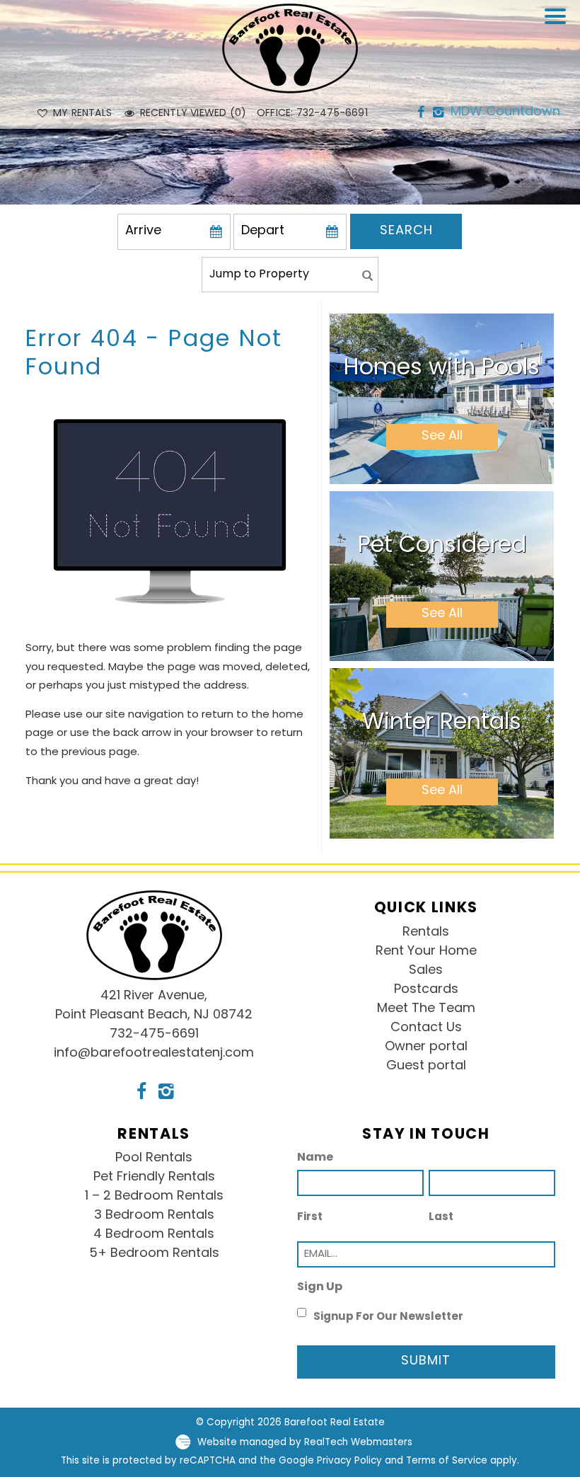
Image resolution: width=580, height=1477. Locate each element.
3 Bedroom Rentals (154, 1215)
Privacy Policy (349, 1461)
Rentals (425, 932)
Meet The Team (426, 1009)
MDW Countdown (505, 112)
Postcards (426, 990)
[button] (559, 25)
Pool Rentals (153, 1158)
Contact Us (426, 1028)
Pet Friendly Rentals (154, 1177)
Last (441, 1217)
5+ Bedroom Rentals (154, 1254)
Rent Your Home (426, 952)
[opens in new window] (420, 113)
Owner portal (426, 1047)
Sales (426, 971)
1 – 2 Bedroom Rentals (154, 1196)
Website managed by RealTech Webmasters (304, 1442)
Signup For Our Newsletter (388, 1317)
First (310, 1217)
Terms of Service (446, 1461)
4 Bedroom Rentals (153, 1235)
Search (406, 231)
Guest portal (426, 1066)
